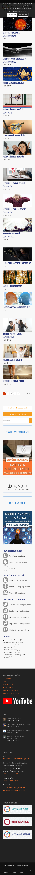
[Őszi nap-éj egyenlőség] (17, 277)
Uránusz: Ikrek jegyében (19, 617)
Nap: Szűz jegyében (17, 556)
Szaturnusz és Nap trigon (13, 381)
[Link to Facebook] (28, 870)
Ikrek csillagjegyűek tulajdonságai (18, 730)
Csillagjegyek (7, 678)
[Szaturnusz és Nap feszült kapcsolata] (17, 174)
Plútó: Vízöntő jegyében (19, 630)
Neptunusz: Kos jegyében (19, 623)
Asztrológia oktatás (8, 684)
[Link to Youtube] (31, 870)
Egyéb (6, 657)
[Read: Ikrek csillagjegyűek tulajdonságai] (4, 731)
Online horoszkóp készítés (10, 690)
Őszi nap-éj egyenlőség (12, 286)
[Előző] (7, 457)
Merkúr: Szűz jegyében (18, 580)
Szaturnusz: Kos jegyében (19, 611)
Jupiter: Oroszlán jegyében (20, 605)
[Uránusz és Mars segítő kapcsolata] (17, 101)
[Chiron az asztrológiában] (17, 74)
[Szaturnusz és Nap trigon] (17, 372)
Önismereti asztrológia (12, 642)
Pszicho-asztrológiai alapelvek (16, 307)
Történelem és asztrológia (13, 655)
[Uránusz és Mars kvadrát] (17, 148)
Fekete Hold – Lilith (10, 652)
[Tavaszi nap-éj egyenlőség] (17, 127)
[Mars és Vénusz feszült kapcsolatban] (17, 325)
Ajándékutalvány (8, 687)
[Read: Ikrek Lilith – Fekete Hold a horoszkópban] (4, 736)
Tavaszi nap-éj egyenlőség (14, 135)
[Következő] (28, 457)
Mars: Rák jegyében (17, 593)
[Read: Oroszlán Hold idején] (4, 719)
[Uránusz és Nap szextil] (17, 351)
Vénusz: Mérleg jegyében (19, 586)
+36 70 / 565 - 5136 (10, 774)
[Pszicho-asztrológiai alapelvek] (17, 298)
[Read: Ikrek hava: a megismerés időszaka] (4, 725)
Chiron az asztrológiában (13, 83)
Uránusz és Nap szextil (12, 360)
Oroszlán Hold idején (14, 718)
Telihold (12, 568)
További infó (23, 14)
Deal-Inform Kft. (26, 868)
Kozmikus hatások (10, 650)
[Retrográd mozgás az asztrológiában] (17, 24)
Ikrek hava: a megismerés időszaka (19, 724)
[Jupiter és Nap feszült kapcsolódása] (17, 225)
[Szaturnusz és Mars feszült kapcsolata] (17, 200)
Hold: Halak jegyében (18, 562)
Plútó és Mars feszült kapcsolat (17, 263)
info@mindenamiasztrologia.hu (16, 759)
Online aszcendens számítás (11, 693)
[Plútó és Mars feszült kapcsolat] (17, 254)
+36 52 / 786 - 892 (10, 781)
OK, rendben (12, 14)
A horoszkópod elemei (12, 640)
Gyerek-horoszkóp (10, 645)
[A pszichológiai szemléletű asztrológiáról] (17, 50)
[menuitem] (6, 872)
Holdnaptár (8, 647)
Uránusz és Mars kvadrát (13, 156)
